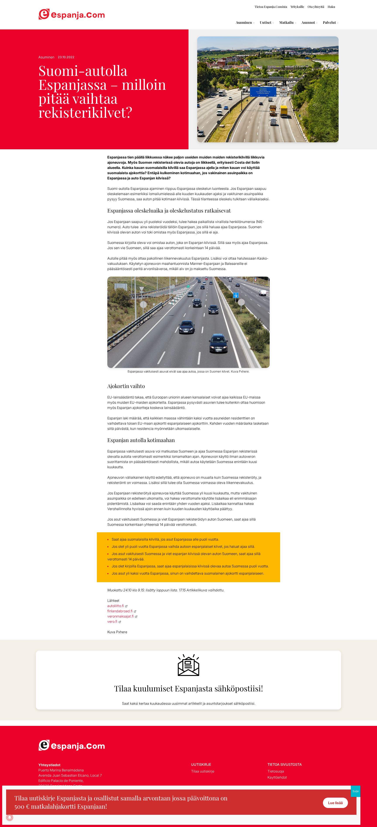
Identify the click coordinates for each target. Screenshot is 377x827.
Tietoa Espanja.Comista (271, 7)
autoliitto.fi (115, 606)
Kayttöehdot (277, 777)
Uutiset (265, 22)
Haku (331, 7)
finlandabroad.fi (120, 611)
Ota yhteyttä (316, 7)
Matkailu (286, 22)
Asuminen (244, 22)
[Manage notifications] (9, 817)
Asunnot (308, 22)
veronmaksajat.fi (120, 616)
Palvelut (329, 22)
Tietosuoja (275, 771)
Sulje (356, 791)
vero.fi (112, 621)
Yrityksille (297, 7)
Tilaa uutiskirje (202, 771)
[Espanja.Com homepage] (48, 14)
